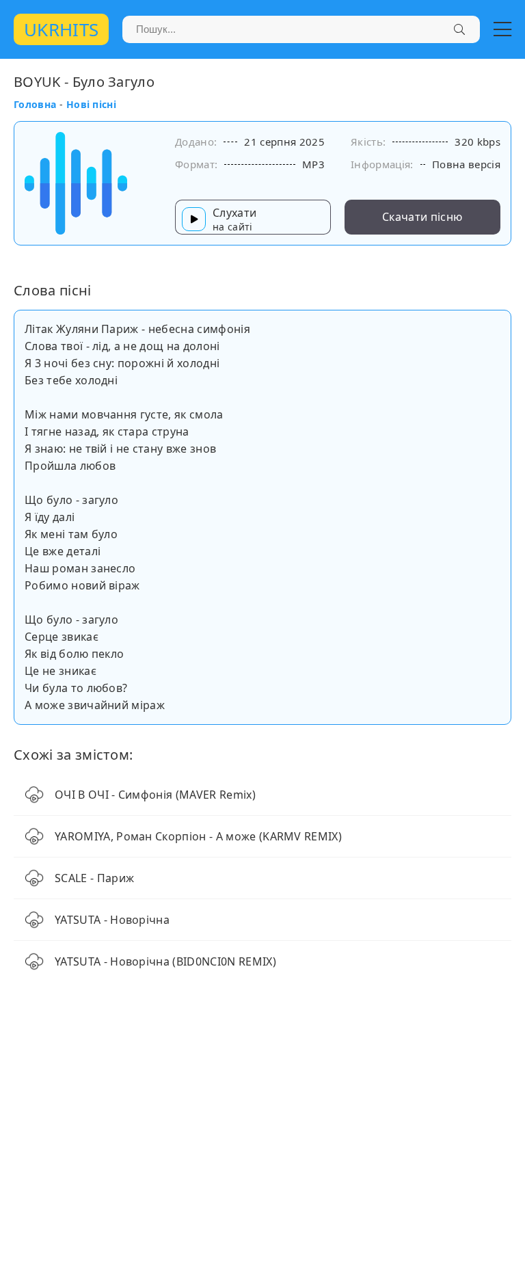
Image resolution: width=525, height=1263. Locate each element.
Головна (35, 104)
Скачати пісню (422, 216)
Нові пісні (91, 104)
